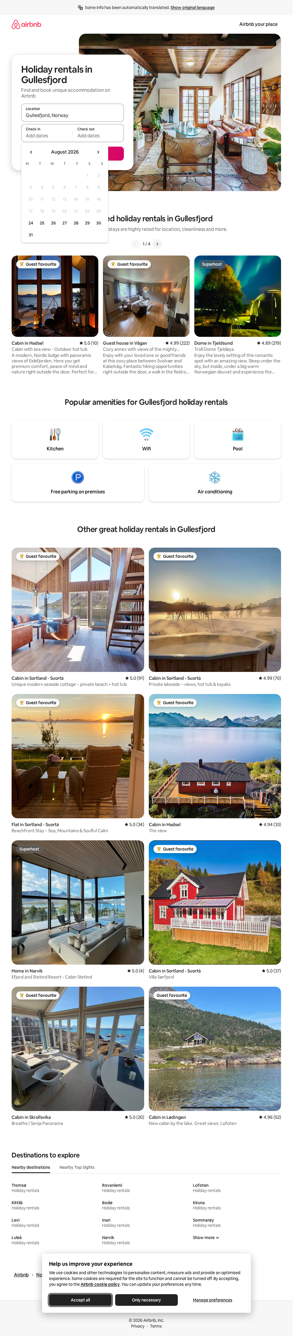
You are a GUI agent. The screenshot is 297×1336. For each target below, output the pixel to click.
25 (42, 223)
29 (87, 223)
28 (76, 223)
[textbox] (47, 135)
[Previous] (135, 244)
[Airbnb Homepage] (26, 24)
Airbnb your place (258, 24)
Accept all (80, 1300)
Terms (156, 1326)
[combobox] (72, 115)
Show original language (193, 7)
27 (64, 223)
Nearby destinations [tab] (31, 1167)
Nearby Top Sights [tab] (77, 1167)
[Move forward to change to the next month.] (98, 152)
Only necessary (146, 1300)
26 (53, 223)
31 (31, 235)
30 (98, 223)
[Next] (157, 244)
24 (30, 223)
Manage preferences (212, 1300)
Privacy (137, 1326)
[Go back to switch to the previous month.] (31, 152)
